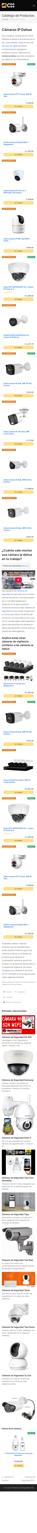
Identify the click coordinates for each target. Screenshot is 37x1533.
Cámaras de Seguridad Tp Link (16, 1375)
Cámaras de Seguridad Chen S (16, 1138)
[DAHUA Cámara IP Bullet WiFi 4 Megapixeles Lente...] (19, 127)
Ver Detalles (18, 106)
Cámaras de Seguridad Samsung (17, 1080)
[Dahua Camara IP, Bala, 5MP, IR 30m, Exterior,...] (19, 465)
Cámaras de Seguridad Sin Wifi (17, 1037)
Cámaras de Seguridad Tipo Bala (17, 1260)
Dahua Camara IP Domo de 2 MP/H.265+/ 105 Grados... (15, 192)
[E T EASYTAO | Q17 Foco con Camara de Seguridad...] (18, 1443)
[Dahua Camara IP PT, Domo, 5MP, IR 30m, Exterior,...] (19, 79)
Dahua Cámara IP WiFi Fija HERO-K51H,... (17, 240)
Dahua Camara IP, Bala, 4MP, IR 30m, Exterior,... (18, 529)
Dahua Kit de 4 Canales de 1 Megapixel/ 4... (14, 685)
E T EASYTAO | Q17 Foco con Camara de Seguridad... (18, 1454)
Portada (5, 19)
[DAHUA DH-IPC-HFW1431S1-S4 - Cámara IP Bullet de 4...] (19, 320)
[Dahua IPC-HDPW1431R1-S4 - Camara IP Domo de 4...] (19, 272)
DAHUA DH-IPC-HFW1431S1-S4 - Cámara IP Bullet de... (16, 336)
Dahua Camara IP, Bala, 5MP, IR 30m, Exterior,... (18, 481)
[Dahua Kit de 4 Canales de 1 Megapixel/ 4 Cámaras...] (19, 669)
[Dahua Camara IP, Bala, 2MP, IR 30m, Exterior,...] (19, 368)
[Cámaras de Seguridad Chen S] (18, 1114)
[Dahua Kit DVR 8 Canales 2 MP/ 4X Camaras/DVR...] (19, 765)
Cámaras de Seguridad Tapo (15, 1214)
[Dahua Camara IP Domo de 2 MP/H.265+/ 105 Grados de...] (19, 176)
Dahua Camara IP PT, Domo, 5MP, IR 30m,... (18, 95)
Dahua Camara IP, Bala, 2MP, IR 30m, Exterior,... (18, 384)
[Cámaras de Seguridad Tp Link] (18, 1356)
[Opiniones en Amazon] (8, 292)
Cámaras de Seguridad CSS (23, 1488)
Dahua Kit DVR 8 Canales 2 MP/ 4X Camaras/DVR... (17, 781)
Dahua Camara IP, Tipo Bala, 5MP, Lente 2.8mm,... (17, 433)
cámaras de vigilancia (11, 46)
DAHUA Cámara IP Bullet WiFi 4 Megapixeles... (16, 143)
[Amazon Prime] (31, 147)
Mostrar (25, 566)
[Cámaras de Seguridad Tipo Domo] (18, 1313)
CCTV (4, 974)
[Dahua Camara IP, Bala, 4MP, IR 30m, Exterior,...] (19, 513)
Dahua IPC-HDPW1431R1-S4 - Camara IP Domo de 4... (18, 288)
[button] (34, 5)
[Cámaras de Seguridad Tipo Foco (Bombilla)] (18, 1162)
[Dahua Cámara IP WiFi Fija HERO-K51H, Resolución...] (19, 224)
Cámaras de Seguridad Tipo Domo (18, 1327)
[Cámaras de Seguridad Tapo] (18, 1202)
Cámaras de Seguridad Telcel (16, 1290)
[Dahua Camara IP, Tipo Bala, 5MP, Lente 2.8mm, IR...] (19, 417)
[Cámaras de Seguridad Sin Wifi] (18, 1024)
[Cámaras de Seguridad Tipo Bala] (18, 1241)
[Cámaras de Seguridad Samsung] (18, 1063)
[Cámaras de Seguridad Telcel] (18, 1279)
